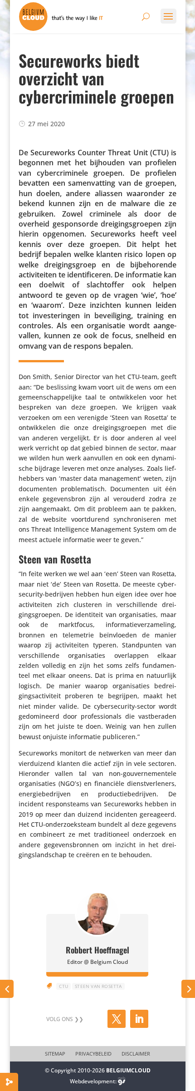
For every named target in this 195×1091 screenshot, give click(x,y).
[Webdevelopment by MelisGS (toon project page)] (121, 1081)
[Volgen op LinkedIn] (139, 1019)
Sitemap (55, 1054)
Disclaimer (136, 1054)
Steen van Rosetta (98, 986)
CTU (63, 986)
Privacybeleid (93, 1054)
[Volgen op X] (116, 1019)
